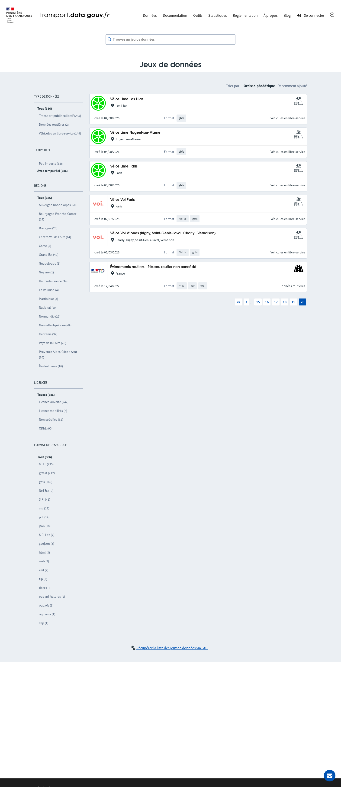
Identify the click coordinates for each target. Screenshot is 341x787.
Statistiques (217, 15)
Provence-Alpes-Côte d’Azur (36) (58, 354)
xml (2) (43, 570)
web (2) (44, 561)
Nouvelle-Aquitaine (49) (55, 325)
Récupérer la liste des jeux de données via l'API (172, 648)
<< (238, 302)
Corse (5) (45, 246)
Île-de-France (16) (51, 366)
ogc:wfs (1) (46, 605)
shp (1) (43, 623)
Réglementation (245, 15)
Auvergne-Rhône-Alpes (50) (58, 205)
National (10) (48, 307)
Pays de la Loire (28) (52, 343)
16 (267, 302)
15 (258, 302)
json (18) (45, 526)
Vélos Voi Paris (122, 200)
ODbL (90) (45, 428)
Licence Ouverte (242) (53, 402)
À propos (271, 15)
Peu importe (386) (51, 163)
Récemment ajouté (292, 85)
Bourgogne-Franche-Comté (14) (58, 216)
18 (284, 302)
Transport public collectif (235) (60, 116)
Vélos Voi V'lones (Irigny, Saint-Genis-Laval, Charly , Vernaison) (163, 233)
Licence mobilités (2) (53, 411)
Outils (198, 15)
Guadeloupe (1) (49, 263)
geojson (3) (46, 543)
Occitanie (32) (48, 334)
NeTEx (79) (46, 491)
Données (150, 15)
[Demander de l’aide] (329, 775)
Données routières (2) (54, 124)
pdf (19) (44, 517)
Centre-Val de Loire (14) (55, 237)
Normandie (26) (49, 316)
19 (293, 302)
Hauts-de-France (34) (53, 281)
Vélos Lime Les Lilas (126, 99)
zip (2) (43, 579)
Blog (287, 15)
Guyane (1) (46, 272)
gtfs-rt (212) (47, 473)
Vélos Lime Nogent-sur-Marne (135, 132)
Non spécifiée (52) (51, 419)
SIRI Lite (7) (46, 535)
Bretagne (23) (48, 228)
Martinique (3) (48, 299)
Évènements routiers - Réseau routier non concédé (153, 267)
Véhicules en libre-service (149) (60, 133)
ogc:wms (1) (47, 614)
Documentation (175, 15)
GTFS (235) (46, 464)
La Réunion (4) (49, 290)
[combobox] (170, 39)
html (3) (44, 552)
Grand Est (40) (48, 254)
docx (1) (44, 588)
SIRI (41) (44, 499)
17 (276, 302)
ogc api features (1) (52, 596)
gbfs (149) (45, 482)
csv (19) (44, 508)
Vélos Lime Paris (124, 166)
